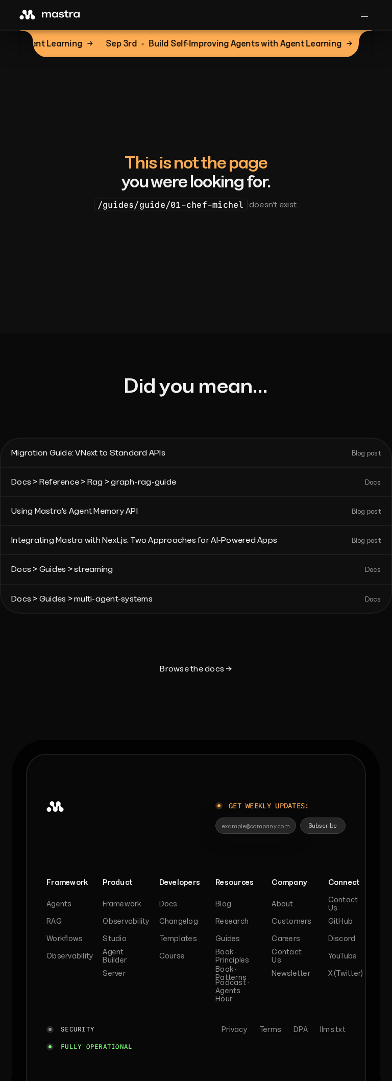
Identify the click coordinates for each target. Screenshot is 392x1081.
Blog (223, 903)
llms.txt (333, 1029)
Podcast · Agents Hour (232, 990)
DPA (300, 1029)
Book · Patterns (231, 973)
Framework (121, 903)
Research (232, 921)
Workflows (64, 938)
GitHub (340, 921)
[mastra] (50, 14)
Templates (177, 938)
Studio (115, 938)
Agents (59, 903)
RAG (54, 921)
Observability (64, 955)
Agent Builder (115, 955)
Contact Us (287, 955)
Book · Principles (232, 955)
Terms (270, 1029)
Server (114, 973)
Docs (168, 903)
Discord (342, 938)
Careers (286, 938)
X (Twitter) (345, 973)
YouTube (342, 955)
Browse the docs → (196, 668)
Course (172, 955)
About (282, 903)
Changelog (177, 921)
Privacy (234, 1029)
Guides (227, 938)
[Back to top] (45, 839)
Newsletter (290, 973)
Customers (290, 921)
